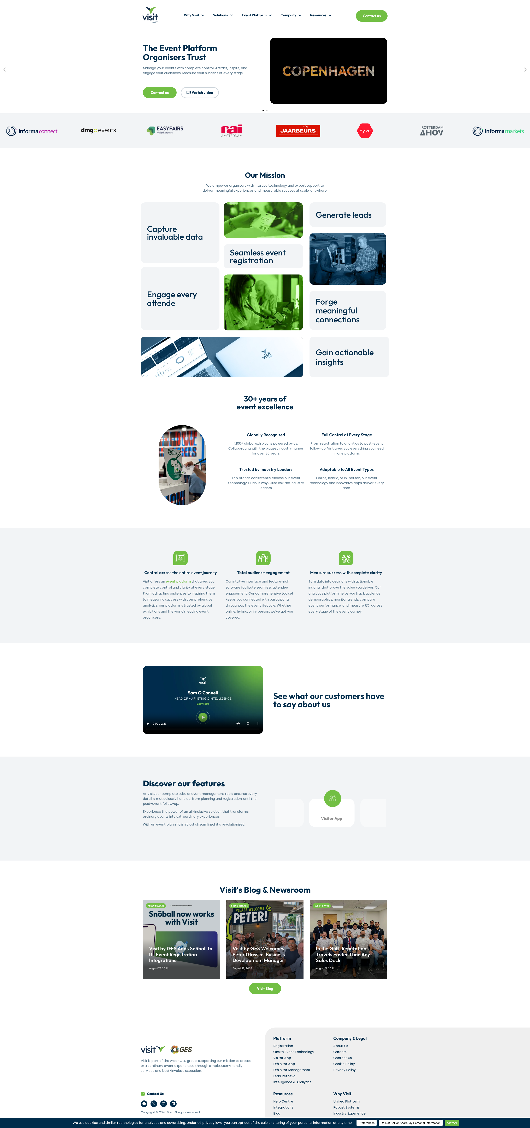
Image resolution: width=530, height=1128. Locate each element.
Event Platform (254, 15)
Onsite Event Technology (293, 1051)
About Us (340, 1045)
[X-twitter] (154, 1103)
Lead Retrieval (284, 1076)
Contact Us (155, 1094)
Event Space (321, 905)
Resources (318, 15)
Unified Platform (346, 1101)
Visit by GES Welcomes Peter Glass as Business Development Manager (258, 954)
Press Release (156, 905)
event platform (178, 581)
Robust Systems (346, 1107)
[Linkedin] (173, 1103)
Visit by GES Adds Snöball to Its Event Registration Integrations (180, 954)
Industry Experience (349, 1113)
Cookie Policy (344, 1064)
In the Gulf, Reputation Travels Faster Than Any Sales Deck (343, 954)
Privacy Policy (344, 1070)
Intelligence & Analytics (292, 1082)
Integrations (283, 1107)
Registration (283, 1045)
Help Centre (283, 1101)
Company (288, 15)
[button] (4, 69)
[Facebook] (144, 1103)
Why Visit (191, 15)
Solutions (220, 15)
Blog (276, 1113)
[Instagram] (163, 1103)
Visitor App (282, 1057)
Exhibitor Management (291, 1070)
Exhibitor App (284, 1064)
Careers (340, 1051)
